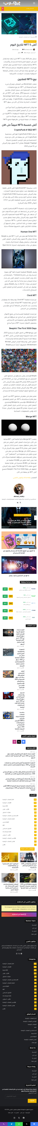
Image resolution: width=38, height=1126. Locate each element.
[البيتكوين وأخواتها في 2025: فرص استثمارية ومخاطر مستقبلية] (28, 857)
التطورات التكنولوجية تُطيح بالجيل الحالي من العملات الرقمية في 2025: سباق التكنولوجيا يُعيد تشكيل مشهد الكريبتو (19, 658)
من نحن (34, 928)
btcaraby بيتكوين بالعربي (21, 478)
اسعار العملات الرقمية (8, 819)
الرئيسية (33, 37)
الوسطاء (34, 1042)
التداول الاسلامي (6, 828)
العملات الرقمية (6, 803)
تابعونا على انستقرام (18, 914)
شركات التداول (6, 812)
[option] (19, 518)
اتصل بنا (34, 931)
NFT (3, 825)
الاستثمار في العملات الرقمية (10, 816)
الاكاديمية (5, 806)
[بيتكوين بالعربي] (12, 3)
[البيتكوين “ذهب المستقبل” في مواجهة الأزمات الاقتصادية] (9, 857)
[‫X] (20, 502)
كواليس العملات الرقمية (9, 838)
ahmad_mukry (29, 49)
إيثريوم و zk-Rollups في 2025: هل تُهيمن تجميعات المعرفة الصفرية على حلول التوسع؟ (28, 886)
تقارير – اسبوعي (6, 835)
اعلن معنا (34, 934)
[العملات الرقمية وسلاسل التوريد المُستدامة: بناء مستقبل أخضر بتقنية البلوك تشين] (9, 878)
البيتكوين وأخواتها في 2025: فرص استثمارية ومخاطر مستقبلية (29, 865)
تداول (5, 589)
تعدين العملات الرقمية (8, 841)
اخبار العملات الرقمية (24, 37)
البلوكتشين (5, 822)
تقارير (3, 845)
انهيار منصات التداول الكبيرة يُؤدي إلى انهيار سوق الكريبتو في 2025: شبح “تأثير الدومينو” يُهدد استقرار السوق (19, 522)
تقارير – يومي (5, 809)
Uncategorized (6, 832)
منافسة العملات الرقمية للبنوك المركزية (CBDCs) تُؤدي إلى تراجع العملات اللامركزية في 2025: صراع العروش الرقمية (19, 721)
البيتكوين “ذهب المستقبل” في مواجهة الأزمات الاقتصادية (10, 865)
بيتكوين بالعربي (13, 1109)
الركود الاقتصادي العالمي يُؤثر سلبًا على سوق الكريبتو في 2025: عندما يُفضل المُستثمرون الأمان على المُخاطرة (19, 679)
